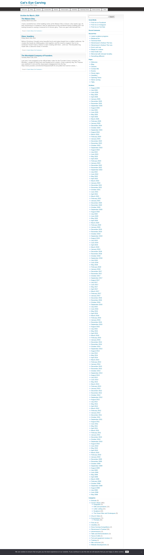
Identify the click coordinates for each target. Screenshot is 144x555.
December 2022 (96, 165)
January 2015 (95, 340)
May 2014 (94, 355)
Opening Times (84, 9)
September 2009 (96, 466)
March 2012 (95, 408)
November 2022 (96, 167)
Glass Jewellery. (28, 36)
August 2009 (95, 468)
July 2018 (94, 260)
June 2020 (94, 216)
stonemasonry (96, 531)
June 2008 (94, 492)
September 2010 (96, 441)
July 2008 (94, 490)
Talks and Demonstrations (99, 533)
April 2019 (94, 245)
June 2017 (94, 284)
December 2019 (96, 229)
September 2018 (96, 258)
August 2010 (95, 444)
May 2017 (94, 287)
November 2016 (96, 300)
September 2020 (96, 209)
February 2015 (96, 337)
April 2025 (94, 117)
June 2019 (94, 242)
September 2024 (96, 130)
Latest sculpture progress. (100, 36)
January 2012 (95, 413)
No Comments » (38, 30)
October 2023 (95, 145)
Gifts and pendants (100, 506)
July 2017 (94, 282)
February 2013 (96, 386)
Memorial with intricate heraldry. (101, 54)
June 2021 (94, 192)
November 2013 (96, 368)
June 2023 (94, 154)
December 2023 (96, 141)
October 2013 (95, 371)
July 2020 (94, 214)
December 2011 (96, 415)
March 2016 (95, 315)
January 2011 (95, 435)
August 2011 (95, 421)
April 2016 (94, 313)
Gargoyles (97, 504)
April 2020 (94, 220)
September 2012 (96, 397)
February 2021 (96, 198)
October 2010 (95, 439)
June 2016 (94, 309)
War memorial (95, 542)
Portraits (96, 520)
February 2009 (96, 481)
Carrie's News (30, 30)
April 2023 (94, 159)
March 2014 (95, 360)
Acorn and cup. (96, 47)
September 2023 (96, 147)
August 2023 (95, 150)
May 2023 (94, 156)
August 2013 (95, 375)
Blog (31, 9)
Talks (104, 9)
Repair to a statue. (97, 49)
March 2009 (95, 479)
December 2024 (96, 125)
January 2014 (95, 364)
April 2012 (94, 406)
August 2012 (95, 399)
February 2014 (96, 362)
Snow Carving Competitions (100, 527)
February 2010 (96, 455)
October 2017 (95, 276)
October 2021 (95, 189)
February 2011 (96, 432)
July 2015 (94, 329)
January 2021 (95, 200)
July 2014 (94, 353)
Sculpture (97, 511)
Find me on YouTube (98, 27)
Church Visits (95, 516)
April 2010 (94, 450)
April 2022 (94, 178)
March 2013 (95, 384)
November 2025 (96, 103)
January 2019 (95, 249)
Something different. (98, 56)
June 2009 (94, 472)
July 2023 (94, 152)
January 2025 (95, 123)
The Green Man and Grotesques (104, 513)
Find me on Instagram (98, 25)
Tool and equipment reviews (100, 538)
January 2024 (95, 139)
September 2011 (96, 419)
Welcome (24, 9)
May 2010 (94, 448)
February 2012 (96, 410)
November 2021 (96, 187)
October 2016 (95, 302)
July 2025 (94, 110)
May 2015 (94, 331)
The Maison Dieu (28, 19)
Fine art (93, 522)
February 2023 (96, 161)
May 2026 (94, 94)
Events (56, 9)
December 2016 (96, 298)
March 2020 (95, 223)
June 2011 (94, 424)
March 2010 (95, 452)
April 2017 (94, 289)
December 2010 (96, 437)
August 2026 (95, 88)
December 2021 (96, 185)
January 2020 (95, 227)
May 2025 (94, 114)
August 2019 (95, 238)
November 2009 (96, 461)
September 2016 (96, 304)
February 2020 (96, 225)
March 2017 (95, 291)
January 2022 (95, 183)
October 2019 (95, 234)
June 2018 (94, 262)
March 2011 (95, 430)
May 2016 (94, 311)
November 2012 (96, 393)
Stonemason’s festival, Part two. (101, 43)
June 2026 (94, 92)
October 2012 (95, 395)
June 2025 (94, 112)
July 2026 (94, 90)
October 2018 (95, 256)
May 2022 (94, 176)
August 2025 (95, 108)
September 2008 (96, 486)
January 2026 (95, 99)
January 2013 (95, 388)
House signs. (65, 9)
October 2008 (95, 483)
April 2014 (94, 357)
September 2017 (96, 278)
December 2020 (96, 203)
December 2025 (96, 101)
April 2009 (94, 477)
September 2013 (96, 373)
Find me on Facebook (98, 22)
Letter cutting (98, 509)
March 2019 (95, 247)
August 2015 (95, 326)
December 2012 (96, 390)
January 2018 (95, 269)
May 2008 (94, 494)
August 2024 (95, 132)
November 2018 (96, 254)
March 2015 (95, 335)
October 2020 (95, 207)
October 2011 (95, 417)
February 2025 (96, 121)
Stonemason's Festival (98, 529)
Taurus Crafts (95, 536)
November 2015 (96, 322)
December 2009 (96, 459)
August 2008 (95, 488)
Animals (93, 500)
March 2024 (95, 134)
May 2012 (94, 404)
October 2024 (95, 128)
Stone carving (96, 9)
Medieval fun (95, 38)
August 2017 (95, 280)
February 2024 (96, 136)
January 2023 (95, 163)
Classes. (38, 9)
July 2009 (94, 470)
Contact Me (47, 9)
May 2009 (94, 474)
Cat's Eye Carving (33, 2)
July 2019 (94, 240)
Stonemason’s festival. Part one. (102, 45)
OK (127, 552)
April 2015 (94, 333)
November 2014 (96, 344)
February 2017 (96, 293)
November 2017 (96, 273)
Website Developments (99, 545)
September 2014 (96, 349)
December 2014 (96, 342)
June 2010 (94, 446)
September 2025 (96, 105)
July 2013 (94, 377)
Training (94, 540)
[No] (141, 552)
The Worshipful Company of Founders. (37, 55)
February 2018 (96, 267)
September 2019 (96, 236)
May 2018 (94, 265)
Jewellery (74, 9)
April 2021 (94, 194)
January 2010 (95, 457)
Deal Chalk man (96, 52)
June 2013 (94, 379)
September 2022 (96, 170)
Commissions (95, 518)
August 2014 (95, 351)
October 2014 (95, 346)
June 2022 (94, 174)
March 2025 (95, 119)
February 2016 (96, 318)
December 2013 (96, 366)
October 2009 (95, 463)
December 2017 (96, 271)
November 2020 (96, 205)
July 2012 (94, 402)
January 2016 (95, 320)
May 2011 (94, 426)
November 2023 (96, 143)
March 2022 (95, 181)
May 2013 (94, 382)
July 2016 (94, 307)
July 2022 (94, 172)
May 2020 (94, 218)
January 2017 (95, 295)
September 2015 (96, 324)
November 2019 (96, 231)
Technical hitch (96, 40)
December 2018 (96, 251)
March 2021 (95, 196)
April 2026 (94, 97)
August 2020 (95, 212)
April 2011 (94, 428)
